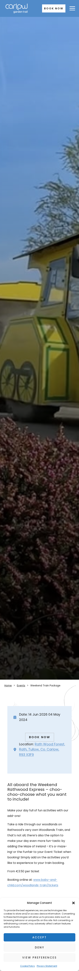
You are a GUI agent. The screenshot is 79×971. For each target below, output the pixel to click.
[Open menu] (72, 8)
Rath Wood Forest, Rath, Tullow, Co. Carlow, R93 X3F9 (42, 749)
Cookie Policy (27, 966)
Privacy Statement (47, 966)
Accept (39, 937)
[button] (73, 903)
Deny (39, 947)
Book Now (53, 8)
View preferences (39, 957)
